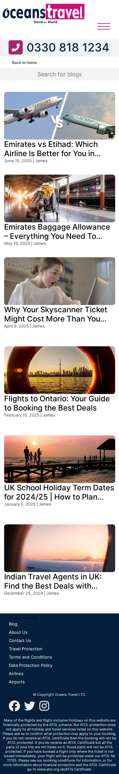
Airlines (16, 673)
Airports (17, 681)
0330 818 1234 (68, 47)
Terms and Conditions (30, 657)
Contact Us (20, 640)
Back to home (24, 62)
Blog (13, 623)
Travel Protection (26, 648)
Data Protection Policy (30, 665)
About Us (18, 632)
